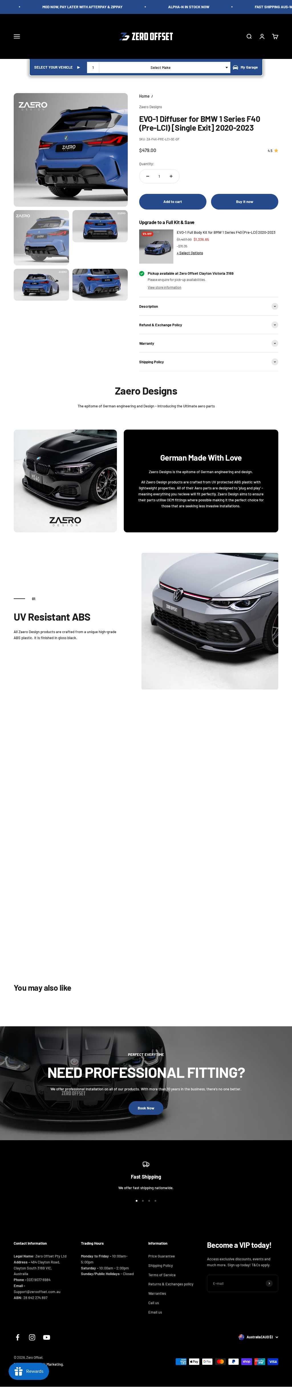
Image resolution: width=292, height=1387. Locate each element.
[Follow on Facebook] (17, 1337)
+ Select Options (190, 253)
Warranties (157, 1293)
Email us (155, 1312)
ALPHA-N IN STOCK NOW (181, 7)
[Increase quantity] (171, 176)
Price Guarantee (161, 1256)
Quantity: (146, 163)
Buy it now (244, 201)
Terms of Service (162, 1275)
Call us (153, 1302)
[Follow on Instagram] (32, 1337)
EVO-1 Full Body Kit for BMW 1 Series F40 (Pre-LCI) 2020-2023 (226, 232)
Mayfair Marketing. (49, 1364)
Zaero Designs (150, 106)
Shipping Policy (160, 1265)
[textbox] (161, 67)
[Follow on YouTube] (46, 1337)
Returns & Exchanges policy (170, 1284)
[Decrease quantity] (147, 176)
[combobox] (158, 67)
